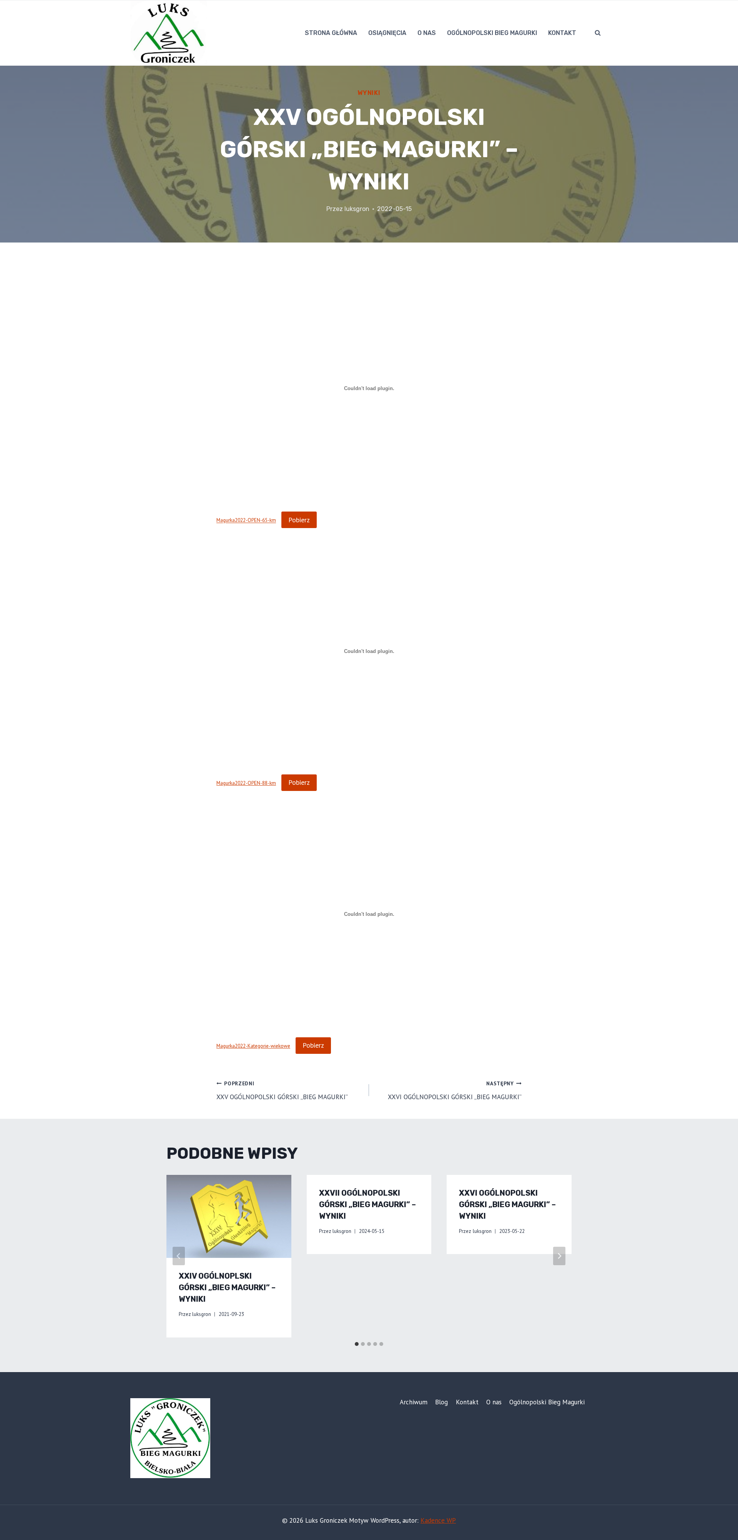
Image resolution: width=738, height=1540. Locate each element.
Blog (441, 1402)
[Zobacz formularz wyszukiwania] (598, 33)
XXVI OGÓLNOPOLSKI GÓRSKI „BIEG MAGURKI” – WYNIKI (507, 1204)
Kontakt (562, 33)
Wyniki (369, 92)
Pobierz (299, 519)
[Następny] (559, 1256)
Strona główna (331, 33)
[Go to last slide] (179, 1256)
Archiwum (413, 1402)
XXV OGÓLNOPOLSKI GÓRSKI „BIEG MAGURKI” (282, 1090)
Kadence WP (438, 1520)
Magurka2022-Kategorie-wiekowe (253, 1045)
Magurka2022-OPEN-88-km (246, 782)
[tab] (357, 1344)
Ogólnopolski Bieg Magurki (492, 33)
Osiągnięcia (387, 33)
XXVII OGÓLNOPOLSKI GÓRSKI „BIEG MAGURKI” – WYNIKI (367, 1204)
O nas (426, 33)
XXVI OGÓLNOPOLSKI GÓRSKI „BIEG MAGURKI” (455, 1090)
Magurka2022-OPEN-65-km (246, 520)
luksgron (356, 209)
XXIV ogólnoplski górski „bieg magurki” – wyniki (227, 1288)
